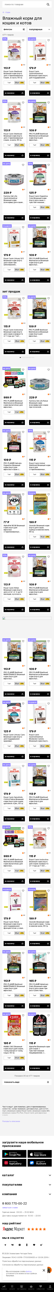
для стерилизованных (36, 1107)
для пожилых (20, 1107)
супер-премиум (19, 1109)
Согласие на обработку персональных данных (22, 1265)
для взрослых (32, 1109)
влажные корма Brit (41, 1111)
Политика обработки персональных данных (21, 1261)
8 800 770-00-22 (14, 1203)
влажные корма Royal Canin (19, 1111)
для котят (43, 1109)
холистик (6, 1109)
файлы (29, 1271)
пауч (4, 1111)
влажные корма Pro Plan (12, 1113)
